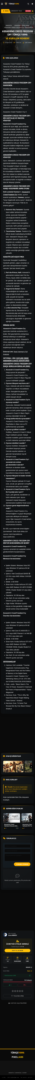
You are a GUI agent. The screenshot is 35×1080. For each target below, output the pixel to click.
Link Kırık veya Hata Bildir (18, 1003)
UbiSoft (28, 967)
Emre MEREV (12, 935)
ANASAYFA (9, 25)
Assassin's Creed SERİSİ (21, 25)
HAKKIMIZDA (18, 1073)
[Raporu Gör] (30, 975)
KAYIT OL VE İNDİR (17, 950)
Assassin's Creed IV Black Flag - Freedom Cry (18, 27)
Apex (29, 971)
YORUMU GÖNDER (22, 864)
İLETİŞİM (25, 1073)
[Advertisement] (17, 733)
